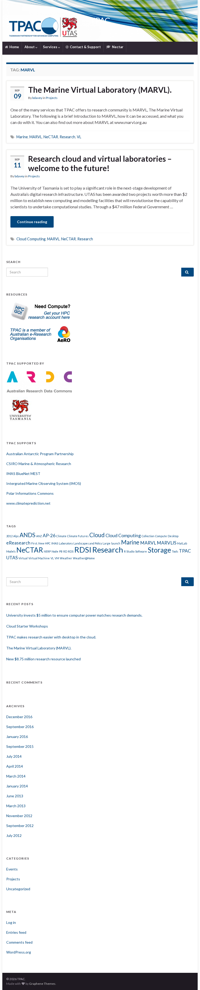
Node (55, 551)
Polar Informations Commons (30, 493)
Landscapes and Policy (87, 543)
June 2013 (14, 796)
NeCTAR (50, 137)
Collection (148, 536)
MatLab (182, 543)
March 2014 (16, 776)
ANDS (27, 534)
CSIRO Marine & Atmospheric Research (38, 463)
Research (67, 137)
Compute (161, 536)
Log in (11, 922)
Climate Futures (78, 536)
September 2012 (20, 825)
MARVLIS (166, 543)
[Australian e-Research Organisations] (39, 333)
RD (65, 551)
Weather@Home (84, 558)
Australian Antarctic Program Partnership (40, 454)
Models (11, 551)
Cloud (97, 534)
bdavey (37, 98)
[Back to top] (188, 978)
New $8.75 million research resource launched (43, 659)
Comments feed (19, 942)
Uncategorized (18, 889)
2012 (9, 536)
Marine (22, 137)
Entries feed (16, 932)
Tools (175, 551)
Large (106, 543)
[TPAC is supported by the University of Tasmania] (20, 409)
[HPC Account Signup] (39, 311)
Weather (66, 558)
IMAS (54, 543)
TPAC (100, 21)
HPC (48, 543)
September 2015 (20, 746)
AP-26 (49, 535)
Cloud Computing (31, 239)
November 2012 (19, 815)
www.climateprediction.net (28, 503)
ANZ (39, 536)
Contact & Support (85, 47)
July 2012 (14, 835)
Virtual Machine (39, 558)
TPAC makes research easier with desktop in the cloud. (51, 637)
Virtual (23, 558)
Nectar (117, 47)
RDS (70, 551)
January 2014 (17, 786)
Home (14, 47)
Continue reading (32, 222)
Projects (52, 98)
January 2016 (17, 736)
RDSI (82, 549)
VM (57, 558)
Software (141, 551)
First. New (37, 543)
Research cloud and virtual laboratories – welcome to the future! (100, 163)
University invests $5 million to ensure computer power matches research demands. (74, 615)
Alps (16, 536)
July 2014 (14, 756)
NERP (47, 551)
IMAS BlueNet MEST (23, 473)
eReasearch (18, 543)
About (29, 47)
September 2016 (20, 726)
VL (79, 137)
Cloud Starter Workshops (27, 626)
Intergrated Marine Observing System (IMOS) (43, 483)
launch (115, 543)
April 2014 (14, 766)
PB (61, 551)
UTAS (12, 557)
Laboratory (66, 543)
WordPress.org (18, 952)
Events (12, 869)
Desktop (173, 536)
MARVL (35, 137)
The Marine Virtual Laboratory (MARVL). (100, 89)
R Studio (129, 551)
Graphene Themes (42, 984)
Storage (159, 550)
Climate (61, 536)
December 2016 (19, 717)
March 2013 (16, 806)
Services (50, 47)
